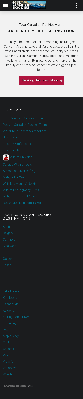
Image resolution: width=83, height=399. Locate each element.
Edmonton (10, 252)
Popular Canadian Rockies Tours (25, 124)
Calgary (8, 233)
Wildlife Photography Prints (21, 190)
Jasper (7, 265)
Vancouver (10, 368)
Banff (6, 227)
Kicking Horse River (16, 317)
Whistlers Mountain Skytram (21, 183)
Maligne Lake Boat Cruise (20, 196)
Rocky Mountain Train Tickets (22, 203)
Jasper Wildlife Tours (17, 144)
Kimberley (9, 323)
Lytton (7, 330)
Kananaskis (10, 304)
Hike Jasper (11, 137)
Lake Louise (11, 291)
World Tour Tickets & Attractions (25, 131)
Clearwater (10, 246)
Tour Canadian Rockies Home (23, 118)
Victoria (8, 361)
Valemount (10, 355)
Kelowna (9, 310)
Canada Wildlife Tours (17, 164)
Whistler (8, 374)
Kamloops (10, 298)
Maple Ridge (11, 336)
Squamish (9, 349)
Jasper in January (15, 150)
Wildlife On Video (20, 157)
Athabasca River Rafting (19, 171)
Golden (8, 259)
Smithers (9, 342)
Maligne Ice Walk (14, 177)
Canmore (9, 239)
